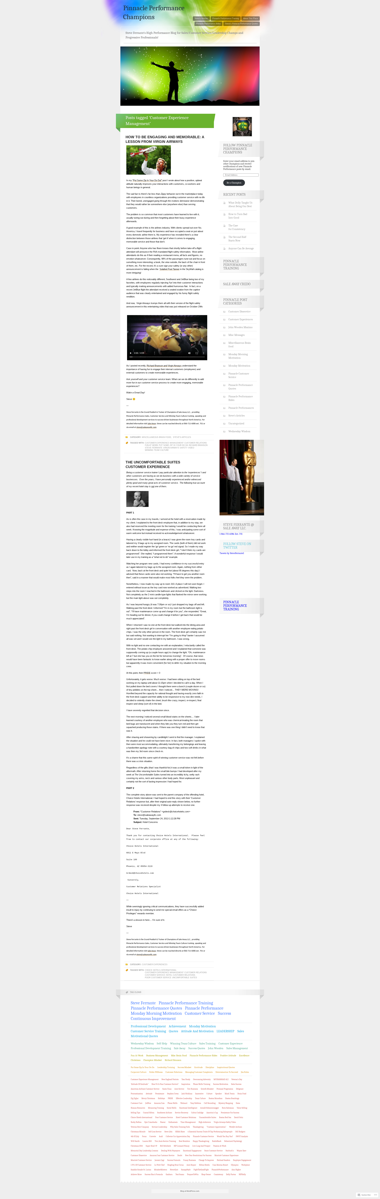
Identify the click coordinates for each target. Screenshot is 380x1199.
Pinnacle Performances (241, 408)
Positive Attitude (228, 1055)
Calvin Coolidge (197, 1113)
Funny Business (189, 1160)
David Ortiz (238, 1117)
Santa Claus (166, 1089)
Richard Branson (198, 445)
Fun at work (151, 445)
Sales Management (237, 1048)
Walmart (183, 1103)
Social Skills (171, 1108)
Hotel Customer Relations (180, 975)
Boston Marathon (215, 1098)
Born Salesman (228, 1108)
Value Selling (242, 1108)
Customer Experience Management (164, 443)
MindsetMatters (160, 1170)
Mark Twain (230, 1094)
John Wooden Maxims (240, 327)
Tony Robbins (195, 1103)
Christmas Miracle (138, 1132)
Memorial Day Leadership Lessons (144, 1151)
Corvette (152, 1136)
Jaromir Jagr (159, 1160)
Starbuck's (230, 1151)
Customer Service (155, 975)
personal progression (225, 1089)
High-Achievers (205, 1122)
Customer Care (136, 1103)
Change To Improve (206, 1160)
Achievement (177, 1026)
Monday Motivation (239, 365)
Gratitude (198, 1067)
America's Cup (212, 1113)
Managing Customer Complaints (199, 1072)
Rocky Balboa (136, 1122)
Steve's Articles (182, 437)
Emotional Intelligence (188, 1108)
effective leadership (184, 1098)
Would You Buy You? (225, 1136)
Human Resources (138, 1108)
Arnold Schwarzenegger (209, 1108)
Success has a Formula (154, 1174)
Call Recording (210, 1103)
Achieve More (136, 1174)
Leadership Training (166, 1067)
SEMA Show (180, 1132)
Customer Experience (230, 1043)
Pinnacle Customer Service (238, 375)
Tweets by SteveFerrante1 (232, 553)
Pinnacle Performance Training (225, 18)
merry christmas (148, 1098)
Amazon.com (159, 1103)
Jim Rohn (245, 1072)
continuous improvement (153, 1018)
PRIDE (170, 1098)
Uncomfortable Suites (184, 977)
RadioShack (216, 1141)
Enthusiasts (173, 1122)
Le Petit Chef (159, 1165)
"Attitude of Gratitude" (140, 1084)
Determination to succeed (227, 1072)
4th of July (135, 1136)
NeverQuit (174, 1170)
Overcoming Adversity (202, 1079)
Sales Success (236, 1084)
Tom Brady (186, 1079)
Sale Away (179, 1048)
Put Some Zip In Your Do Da (173, 445)
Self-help (162, 1043)
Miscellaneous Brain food (156, 437)
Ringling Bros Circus (175, 1165)
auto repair (191, 1165)
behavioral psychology (233, 1141)
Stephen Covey (173, 1094)
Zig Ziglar (134, 1098)
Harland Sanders (223, 1160)
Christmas (135, 1060)
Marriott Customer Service (141, 1160)
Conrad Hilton (148, 1113)
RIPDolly (242, 1174)
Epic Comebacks (150, 1122)
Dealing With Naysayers (170, 1151)
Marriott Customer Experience (226, 1155)
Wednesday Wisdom (239, 431)
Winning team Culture (157, 450)
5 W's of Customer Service (141, 1165)
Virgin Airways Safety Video (178, 448)
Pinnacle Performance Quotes (240, 386)
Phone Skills (172, 1103)
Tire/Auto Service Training (165, 1141)
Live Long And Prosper (201, 1146)
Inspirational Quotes (226, 1067)
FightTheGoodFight (201, 1170)
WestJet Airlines (235, 1127)
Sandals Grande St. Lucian (141, 1170)
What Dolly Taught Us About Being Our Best (240, 204)
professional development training (151, 1048)
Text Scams (179, 1174)
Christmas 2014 (137, 1146)
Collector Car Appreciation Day (178, 1136)
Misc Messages (236, 335)
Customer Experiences (154, 964)
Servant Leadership (159, 1127)
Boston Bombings (232, 1098)
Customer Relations (195, 443)
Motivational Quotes (144, 1036)
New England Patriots (170, 1079)
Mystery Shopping (225, 1103)
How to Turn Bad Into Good (237, 215)
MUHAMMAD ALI (221, 1079)
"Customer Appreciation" (216, 1127)
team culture (200, 1098)
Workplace (245, 1165)
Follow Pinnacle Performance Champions (237, 148)
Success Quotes (196, 1048)
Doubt (179, 1155)
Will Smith (135, 1141)
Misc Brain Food (179, 1055)
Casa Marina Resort (220, 1165)
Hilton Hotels (204, 1165)
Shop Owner (206, 1174)
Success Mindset (184, 1067)
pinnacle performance (204, 1008)
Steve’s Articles (201, 18)
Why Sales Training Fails (180, 1127)
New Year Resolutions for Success (198, 1155)
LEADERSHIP (225, 1031)
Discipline (210, 1067)
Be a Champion (234, 182)
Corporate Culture (138, 1072)
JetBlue (148, 1103)
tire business (192, 1089)
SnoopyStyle (186, 1170)
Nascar (163, 1122)
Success (224, 1013)
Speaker (218, 1094)
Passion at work (219, 1146)
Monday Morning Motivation (238, 356)
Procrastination (137, 1094)
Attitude (149, 1094)
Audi (161, 1136)
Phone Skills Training (201, 1084)
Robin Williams (156, 1072)
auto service (179, 1089)
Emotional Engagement (192, 1151)
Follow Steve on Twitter (237, 546)
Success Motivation (220, 1084)
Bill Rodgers (240, 1132)
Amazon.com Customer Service (162, 1155)
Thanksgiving (198, 1127)
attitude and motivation (197, 1031)
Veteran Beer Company (140, 1127)
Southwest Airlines (164, 1113)
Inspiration (185, 1084)
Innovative (199, 1094)
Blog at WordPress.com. (190, 1191)
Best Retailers (184, 1141)
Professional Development (148, 1026)
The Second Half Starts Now (237, 238)
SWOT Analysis (242, 1136)
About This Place (250, 18)
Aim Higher (236, 1170)
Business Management (157, 1055)
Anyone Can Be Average (241, 248)
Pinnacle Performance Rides (208, 24)
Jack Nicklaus (187, 1094)
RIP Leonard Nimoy (181, 1146)
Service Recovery (181, 1113)
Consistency (218, 1174)
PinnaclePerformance (220, 1170)
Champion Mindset (152, 1060)
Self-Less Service (155, 1132)
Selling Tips (135, 1113)
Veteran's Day (236, 1079)
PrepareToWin (192, 1174)
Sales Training (207, 1043)
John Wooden (215, 1048)
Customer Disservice (239, 311)
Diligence (239, 1089)
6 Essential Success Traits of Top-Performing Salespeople (210, 1132)
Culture (209, 1094)
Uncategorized (236, 423)
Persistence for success (230, 1113)
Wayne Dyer (241, 1151)
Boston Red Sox (225, 1117)
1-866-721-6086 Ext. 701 (231, 534)
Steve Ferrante (153, 448)
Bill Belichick (165, 1146)
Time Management (188, 1122)
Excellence (244, 1055)
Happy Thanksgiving (201, 1141)
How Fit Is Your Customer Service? (165, 1084)
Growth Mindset (207, 1089)
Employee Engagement (242, 1160)
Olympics (234, 1165)
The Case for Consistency (236, 227)
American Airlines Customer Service (145, 1089)
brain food (242, 1094)
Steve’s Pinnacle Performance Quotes (241, 24)
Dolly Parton (231, 1174)
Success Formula (173, 1160)
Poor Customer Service (158, 977)
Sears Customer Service (213, 1151)
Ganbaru (169, 1174)
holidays (161, 1098)
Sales (240, 1031)
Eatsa (238, 1103)
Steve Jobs (168, 1132)
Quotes (173, 1031)
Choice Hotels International (160, 970)
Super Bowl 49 (151, 1146)
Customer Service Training (148, 1031)
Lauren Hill (147, 1141)
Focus (144, 1136)
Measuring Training (156, 1108)
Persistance (159, 1094)
